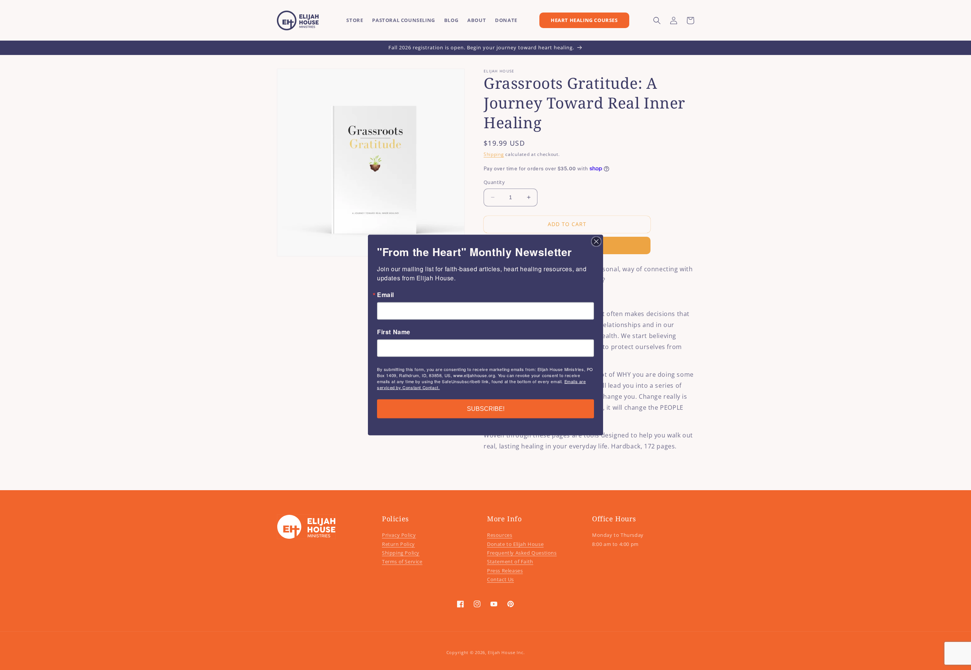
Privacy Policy (399, 535)
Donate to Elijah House (515, 544)
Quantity (494, 182)
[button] (657, 20)
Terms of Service (402, 561)
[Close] (596, 241)
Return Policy (398, 544)
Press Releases (505, 570)
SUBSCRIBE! (485, 409)
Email (385, 295)
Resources (499, 535)
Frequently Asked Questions (522, 552)
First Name (393, 332)
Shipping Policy (401, 552)
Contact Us (500, 579)
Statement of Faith (510, 561)
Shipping (494, 154)
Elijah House (501, 652)
